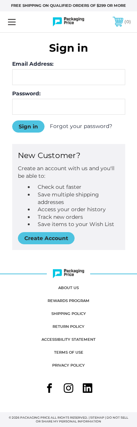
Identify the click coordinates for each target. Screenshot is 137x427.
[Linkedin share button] (87, 389)
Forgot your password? (81, 126)
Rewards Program (68, 300)
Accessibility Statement (68, 339)
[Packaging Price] (68, 22)
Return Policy (68, 326)
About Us (68, 287)
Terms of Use (68, 352)
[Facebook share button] (49, 389)
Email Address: (33, 63)
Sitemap (97, 417)
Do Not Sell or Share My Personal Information (82, 419)
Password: (26, 93)
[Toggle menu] (20, 21)
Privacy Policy (68, 365)
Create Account (46, 238)
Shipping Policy (68, 313)
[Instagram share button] (68, 389)
